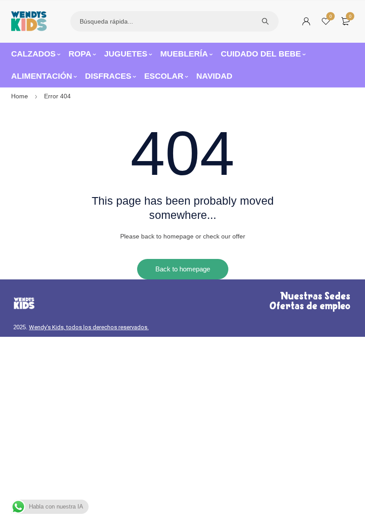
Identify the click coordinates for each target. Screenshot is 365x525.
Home (19, 96)
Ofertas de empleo (309, 306)
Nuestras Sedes (315, 297)
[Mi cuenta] (306, 21)
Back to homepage (182, 269)
